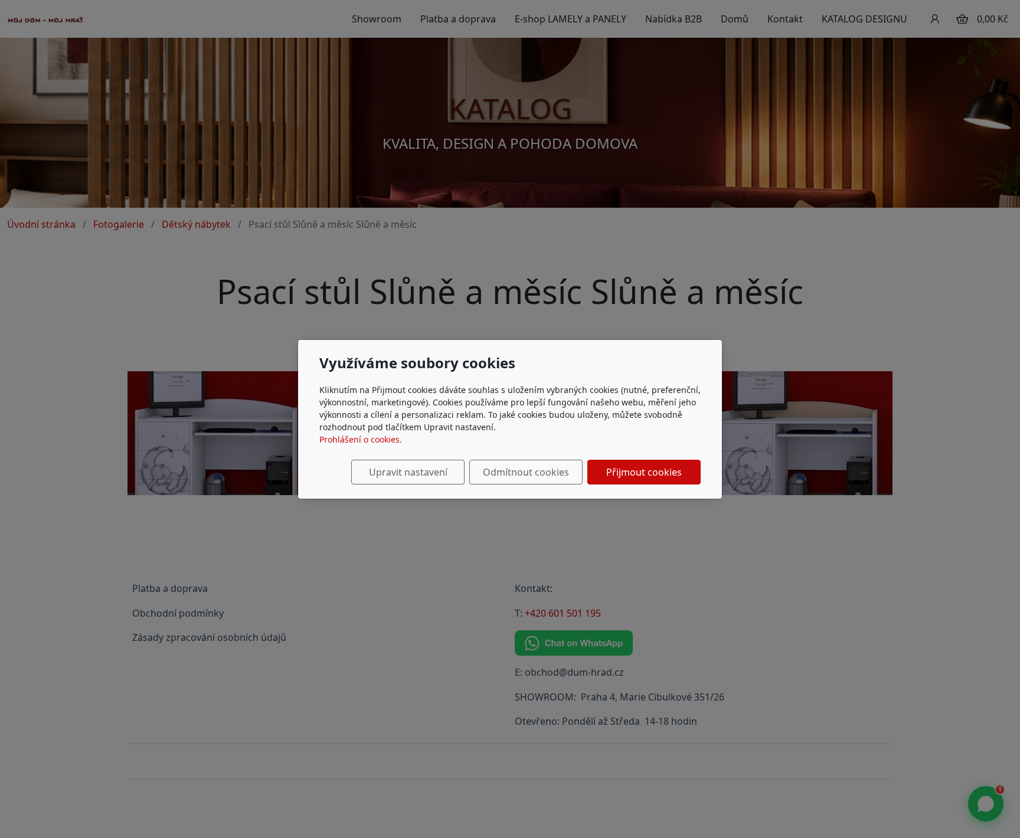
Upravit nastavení (408, 472)
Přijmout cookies (644, 472)
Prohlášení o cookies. (360, 439)
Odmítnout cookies (526, 472)
